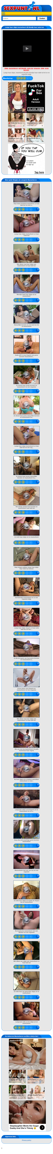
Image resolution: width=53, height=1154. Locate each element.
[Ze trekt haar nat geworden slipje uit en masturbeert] (27, 981)
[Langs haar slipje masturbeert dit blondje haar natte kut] (18, 78)
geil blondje (22, 68)
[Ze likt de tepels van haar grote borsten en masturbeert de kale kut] (27, 647)
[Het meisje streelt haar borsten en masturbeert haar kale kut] (27, 496)
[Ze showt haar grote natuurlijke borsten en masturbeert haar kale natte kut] (27, 405)
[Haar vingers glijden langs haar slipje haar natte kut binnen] (27, 556)
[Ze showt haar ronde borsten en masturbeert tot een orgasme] (27, 374)
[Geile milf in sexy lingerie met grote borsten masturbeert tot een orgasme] (27, 344)
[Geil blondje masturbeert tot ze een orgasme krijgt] (27, 587)
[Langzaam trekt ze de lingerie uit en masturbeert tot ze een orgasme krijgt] (27, 799)
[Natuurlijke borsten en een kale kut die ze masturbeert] (27, 314)
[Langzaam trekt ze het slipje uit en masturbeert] (27, 1011)
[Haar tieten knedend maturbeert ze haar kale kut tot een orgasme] (27, 193)
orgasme (37, 68)
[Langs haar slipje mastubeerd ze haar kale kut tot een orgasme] (27, 435)
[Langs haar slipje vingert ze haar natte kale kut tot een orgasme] (27, 617)
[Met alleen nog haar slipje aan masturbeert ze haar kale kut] (27, 253)
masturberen (13, 68)
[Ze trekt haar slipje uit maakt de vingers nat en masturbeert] (27, 890)
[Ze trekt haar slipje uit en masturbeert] (27, 526)
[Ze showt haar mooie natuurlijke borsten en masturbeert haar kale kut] (27, 465)
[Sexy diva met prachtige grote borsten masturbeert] (27, 829)
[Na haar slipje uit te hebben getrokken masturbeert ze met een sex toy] (27, 768)
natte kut (30, 68)
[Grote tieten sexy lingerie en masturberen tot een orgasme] (27, 678)
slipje (6, 68)
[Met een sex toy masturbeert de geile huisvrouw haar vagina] (27, 738)
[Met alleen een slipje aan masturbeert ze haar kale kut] (27, 950)
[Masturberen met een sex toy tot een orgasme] (27, 859)
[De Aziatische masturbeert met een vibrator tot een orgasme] (27, 920)
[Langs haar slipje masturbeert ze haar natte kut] (27, 223)
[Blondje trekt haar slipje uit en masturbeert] (27, 284)
